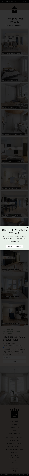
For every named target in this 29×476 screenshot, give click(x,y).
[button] (26, 227)
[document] (14, 238)
